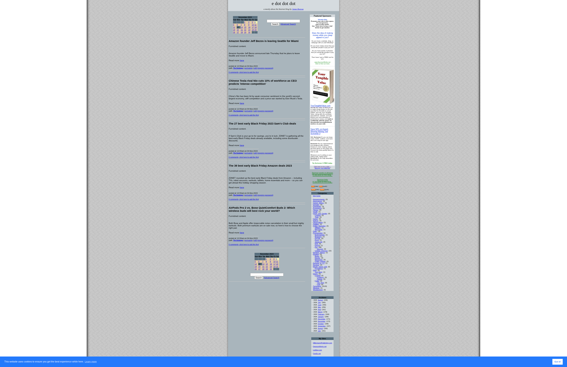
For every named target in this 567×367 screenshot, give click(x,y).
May (319, 307)
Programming (318, 233)
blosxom (320, 249)
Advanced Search (288, 24)
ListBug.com (317, 350)
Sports (315, 274)
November (321, 321)
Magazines (319, 260)
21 (242, 30)
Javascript (318, 242)
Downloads (317, 206)
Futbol (317, 281)
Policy (315, 231)
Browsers (318, 236)
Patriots (319, 279)
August (320, 300)
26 (234, 32)
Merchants (318, 229)
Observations (318, 222)
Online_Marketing (319, 226)
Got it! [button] (557, 362)
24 (253, 30)
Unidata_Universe (321, 251)
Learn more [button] (91, 361)
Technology (317, 286)
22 (245, 30)
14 (242, 27)
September (322, 326)
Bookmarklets (320, 235)
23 (249, 30)
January (321, 317)
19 (234, 30)
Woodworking (318, 290)
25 (256, 30)
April (319, 309)
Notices (315, 221)
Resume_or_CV (319, 263)
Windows (316, 288)
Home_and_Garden (320, 213)
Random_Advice (319, 252)
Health (315, 212)
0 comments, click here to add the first (244, 72)
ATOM (313, 189)
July (319, 302)
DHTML (317, 238)
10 (253, 25)
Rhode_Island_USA (320, 267)
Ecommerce (317, 208)
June (319, 305)
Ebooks (317, 258)
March (320, 312)
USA (318, 284)
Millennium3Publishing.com (322, 343)
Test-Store (318, 272)
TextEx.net (317, 353)
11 (255, 25)
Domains (316, 205)
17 (253, 27)
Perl (316, 247)
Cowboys (320, 277)
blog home (316, 196)
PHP (316, 244)
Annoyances (317, 201)
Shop (315, 270)
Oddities (316, 224)
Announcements (319, 199)
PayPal (317, 245)
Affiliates (318, 228)
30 (249, 32)
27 (238, 32)
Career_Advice (318, 203)
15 (245, 27)
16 (249, 27)
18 (256, 27)
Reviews (316, 265)
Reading (316, 254)
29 (245, 32)
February (321, 314)
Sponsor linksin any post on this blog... (322, 181)
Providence (319, 268)
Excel (317, 240)
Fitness (315, 210)
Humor (315, 219)
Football (317, 275)
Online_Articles (320, 261)
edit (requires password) (263, 68)
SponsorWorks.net (319, 346)
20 (238, 30)
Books (317, 256)
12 (234, 27)
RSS (313, 186)
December (321, 319)
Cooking (318, 215)
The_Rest (320, 283)
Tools (317, 217)
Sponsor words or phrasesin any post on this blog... (322, 174)
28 (242, 32)
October (321, 324)
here (242, 60)
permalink (248, 68)
